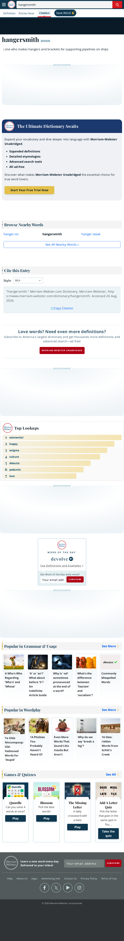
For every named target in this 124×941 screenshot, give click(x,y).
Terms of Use (109, 878)
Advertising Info (51, 878)
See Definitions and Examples (60, 565)
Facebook (44, 888)
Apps (34, 878)
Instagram (79, 888)
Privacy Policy (89, 878)
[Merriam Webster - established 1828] (11, 4)
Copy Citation (63, 308)
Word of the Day (61, 552)
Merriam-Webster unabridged (62, 350)
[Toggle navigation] (4, 4)
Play (15, 818)
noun (45, 40)
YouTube (67, 888)
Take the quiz (108, 833)
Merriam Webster (11, 862)
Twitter (56, 888)
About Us (22, 878)
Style (7, 280)
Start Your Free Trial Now (29, 190)
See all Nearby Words (61, 244)
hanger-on (11, 234)
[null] (71, 559)
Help (10, 878)
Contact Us (71, 878)
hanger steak (91, 234)
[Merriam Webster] (61, 545)
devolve (59, 559)
